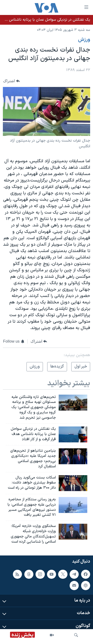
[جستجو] (76, 635)
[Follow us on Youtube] (51, 574)
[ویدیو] (52, 635)
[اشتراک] (74, 585)
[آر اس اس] (17, 574)
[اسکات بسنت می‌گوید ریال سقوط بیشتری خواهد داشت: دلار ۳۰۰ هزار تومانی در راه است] (73, 483)
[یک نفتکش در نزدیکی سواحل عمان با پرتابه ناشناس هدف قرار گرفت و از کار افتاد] (73, 434)
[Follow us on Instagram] (40, 574)
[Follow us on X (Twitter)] (62, 574)
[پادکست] (85, 585)
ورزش (84, 39)
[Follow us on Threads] (28, 574)
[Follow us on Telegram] (74, 574)
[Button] (11, 81)
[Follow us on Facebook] (85, 574)
